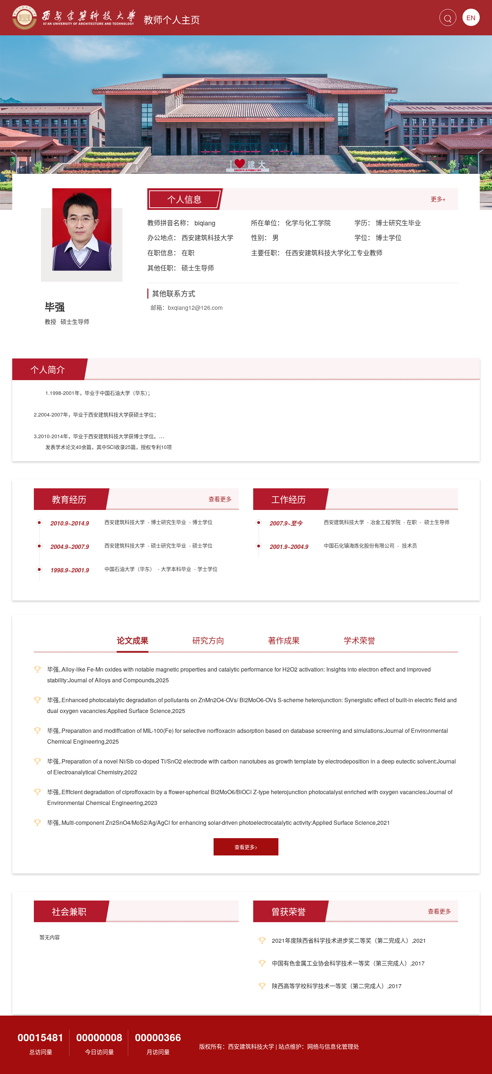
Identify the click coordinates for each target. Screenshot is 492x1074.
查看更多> (246, 846)
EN (470, 17)
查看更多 (220, 499)
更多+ (438, 199)
